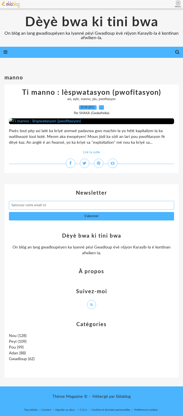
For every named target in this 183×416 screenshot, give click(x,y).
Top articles (30, 409)
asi (69, 99)
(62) (22, 359)
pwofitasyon (107, 99)
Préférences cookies (146, 409)
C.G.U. (83, 409)
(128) (18, 336)
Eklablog (123, 397)
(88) (17, 353)
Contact (46, 409)
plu (94, 99)
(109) (18, 342)
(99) (16, 347)
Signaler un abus (65, 409)
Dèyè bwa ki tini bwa (91, 22)
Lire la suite (91, 152)
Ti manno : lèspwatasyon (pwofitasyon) (91, 92)
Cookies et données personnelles (111, 409)
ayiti (76, 99)
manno (85, 99)
